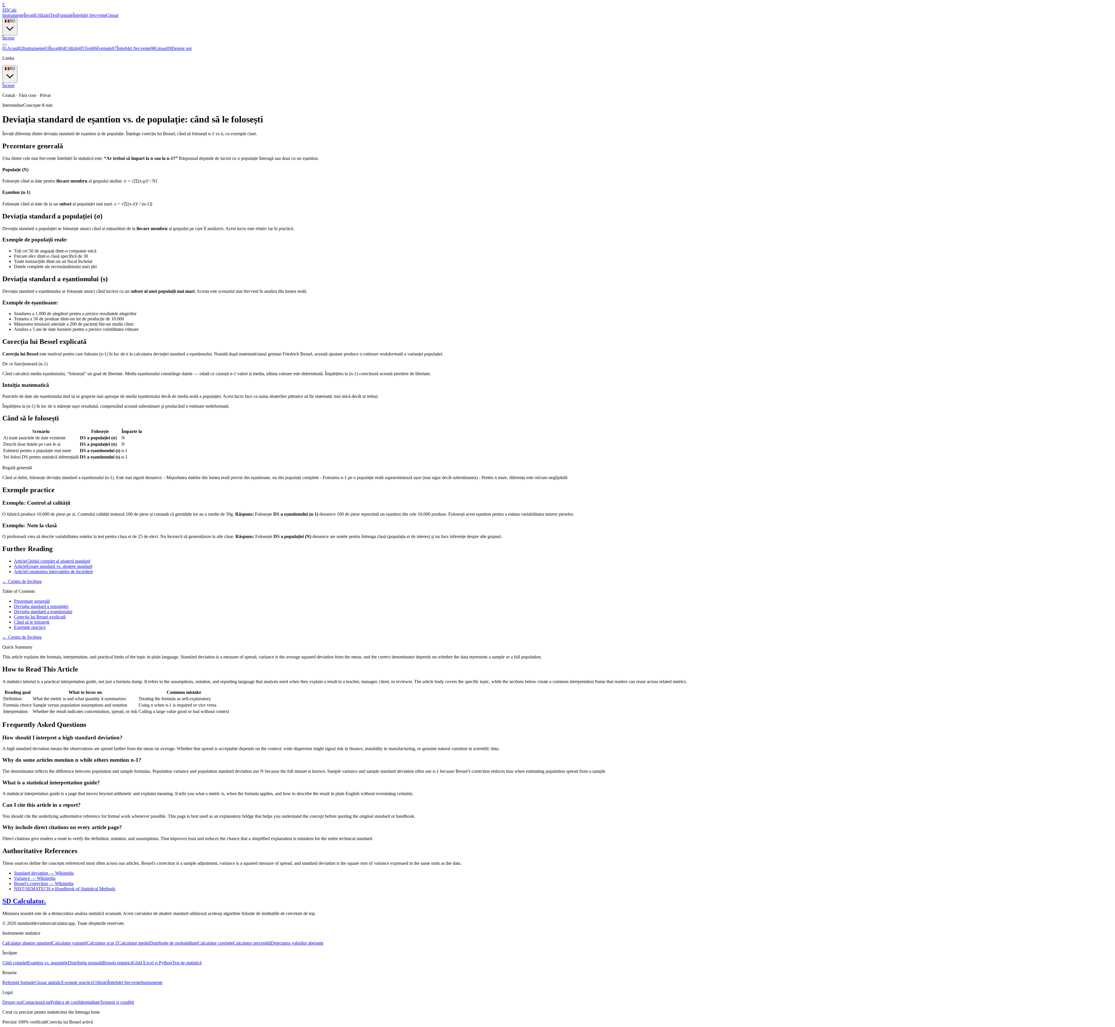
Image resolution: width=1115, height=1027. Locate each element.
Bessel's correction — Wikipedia (43, 883)
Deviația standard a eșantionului (43, 611)
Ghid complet (14, 962)
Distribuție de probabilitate (173, 943)
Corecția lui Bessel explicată (40, 616)
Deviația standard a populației (41, 606)
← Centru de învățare (22, 581)
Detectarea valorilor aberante (297, 943)
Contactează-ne (36, 1002)
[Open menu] (4, 45)
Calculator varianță (69, 943)
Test (53, 15)
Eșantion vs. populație (47, 962)
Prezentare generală (32, 601)
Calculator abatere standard (27, 943)
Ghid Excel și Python (152, 962)
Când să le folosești (31, 622)
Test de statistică (187, 962)
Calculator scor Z (102, 943)
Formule (65, 15)
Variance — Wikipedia (34, 878)
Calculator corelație (215, 943)
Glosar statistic (48, 982)
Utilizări (42, 15)
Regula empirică (118, 962)
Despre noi (179, 48)
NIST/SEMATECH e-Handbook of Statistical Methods (64, 888)
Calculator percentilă (252, 943)
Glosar (112, 15)
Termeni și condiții (117, 1002)
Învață (29, 15)
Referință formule (18, 982)
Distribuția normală (85, 962)
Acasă (10, 48)
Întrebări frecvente (89, 15)
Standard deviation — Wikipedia (44, 873)
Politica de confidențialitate (75, 1002)
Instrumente (13, 15)
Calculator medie (133, 943)
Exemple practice (30, 627)
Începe (8, 37)
